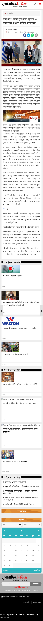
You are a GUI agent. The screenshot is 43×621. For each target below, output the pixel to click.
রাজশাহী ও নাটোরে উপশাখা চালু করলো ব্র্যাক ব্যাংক (19, 403)
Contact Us (4, 617)
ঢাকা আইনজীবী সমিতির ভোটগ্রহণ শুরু (15, 462)
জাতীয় (11, 13)
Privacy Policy (32, 615)
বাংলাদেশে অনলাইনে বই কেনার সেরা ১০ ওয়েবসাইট (20, 384)
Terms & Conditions (17, 615)
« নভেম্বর (5, 570)
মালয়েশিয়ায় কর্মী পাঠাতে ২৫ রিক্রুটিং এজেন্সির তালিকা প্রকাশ (20, 492)
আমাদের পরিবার (37, 602)
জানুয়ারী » (37, 570)
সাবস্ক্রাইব (35, 584)
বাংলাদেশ (4, 446)
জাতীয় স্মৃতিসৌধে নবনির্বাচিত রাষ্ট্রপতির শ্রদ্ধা (19, 504)
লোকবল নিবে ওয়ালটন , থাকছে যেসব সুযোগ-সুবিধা (19, 328)
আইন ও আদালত (5, 471)
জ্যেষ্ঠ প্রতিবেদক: (12, 30)
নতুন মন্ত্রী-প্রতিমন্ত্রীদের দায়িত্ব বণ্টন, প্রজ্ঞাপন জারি (21, 486)
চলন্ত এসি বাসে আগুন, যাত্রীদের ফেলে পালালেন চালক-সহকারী (20, 498)
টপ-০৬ (3, 312)
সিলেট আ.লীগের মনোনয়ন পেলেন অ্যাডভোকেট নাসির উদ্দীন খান (20, 430)
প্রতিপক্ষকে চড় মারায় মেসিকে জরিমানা (15, 354)
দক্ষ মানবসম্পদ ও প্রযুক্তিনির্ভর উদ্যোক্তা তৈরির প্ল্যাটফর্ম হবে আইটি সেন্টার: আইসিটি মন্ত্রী (21, 304)
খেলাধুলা (4, 364)
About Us (4, 615)
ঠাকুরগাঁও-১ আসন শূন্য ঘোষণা (12, 276)
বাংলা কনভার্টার (25, 602)
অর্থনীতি (3, 420)
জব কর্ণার (4, 338)
